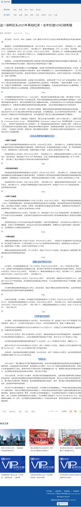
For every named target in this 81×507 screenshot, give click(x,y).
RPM (4, 411)
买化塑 (38, 10)
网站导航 (7, 2)
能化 (31, 10)
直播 (20, 15)
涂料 (15, 10)
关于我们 (49, 491)
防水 (26, 10)
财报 (33, 411)
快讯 (50, 15)
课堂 (31, 15)
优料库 (43, 15)
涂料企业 (12, 411)
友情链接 (76, 491)
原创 (20, 411)
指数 (26, 15)
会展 (55, 15)
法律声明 (58, 491)
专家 (37, 15)
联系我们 (67, 491)
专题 (15, 15)
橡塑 (20, 10)
